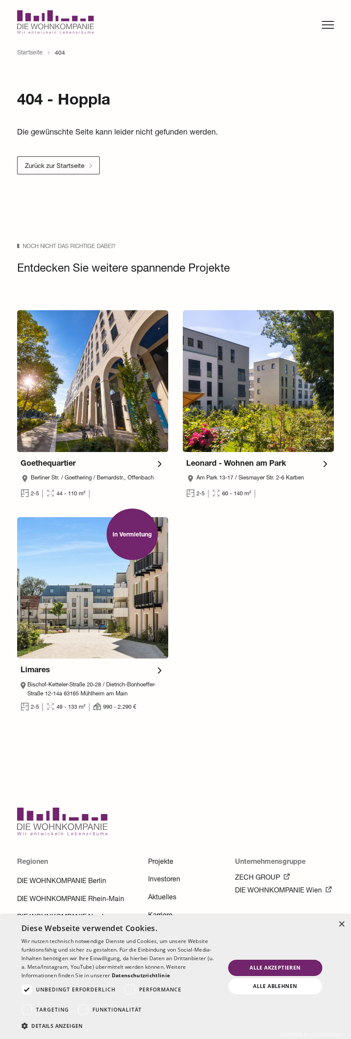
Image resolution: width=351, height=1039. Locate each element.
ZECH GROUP (257, 878)
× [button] (341, 924)
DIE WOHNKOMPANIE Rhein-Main (70, 899)
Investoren (164, 880)
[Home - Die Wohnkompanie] (62, 834)
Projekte (160, 862)
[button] (120, 1026)
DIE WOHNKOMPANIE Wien (278, 891)
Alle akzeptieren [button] (275, 967)
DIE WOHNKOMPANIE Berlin (61, 881)
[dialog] (175, 977)
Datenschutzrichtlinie (141, 975)
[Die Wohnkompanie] (55, 24)
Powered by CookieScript (312, 1034)
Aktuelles (162, 898)
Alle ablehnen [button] (275, 986)
